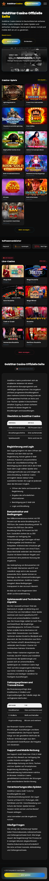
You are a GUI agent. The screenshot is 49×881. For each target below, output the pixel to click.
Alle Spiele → (42, 80)
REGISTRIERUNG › (33, 4)
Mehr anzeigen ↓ (24, 230)
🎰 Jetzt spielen (11, 41)
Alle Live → (43, 261)
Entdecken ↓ (28, 41)
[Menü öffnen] (45, 4)
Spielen (13, 92)
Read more (6, 35)
